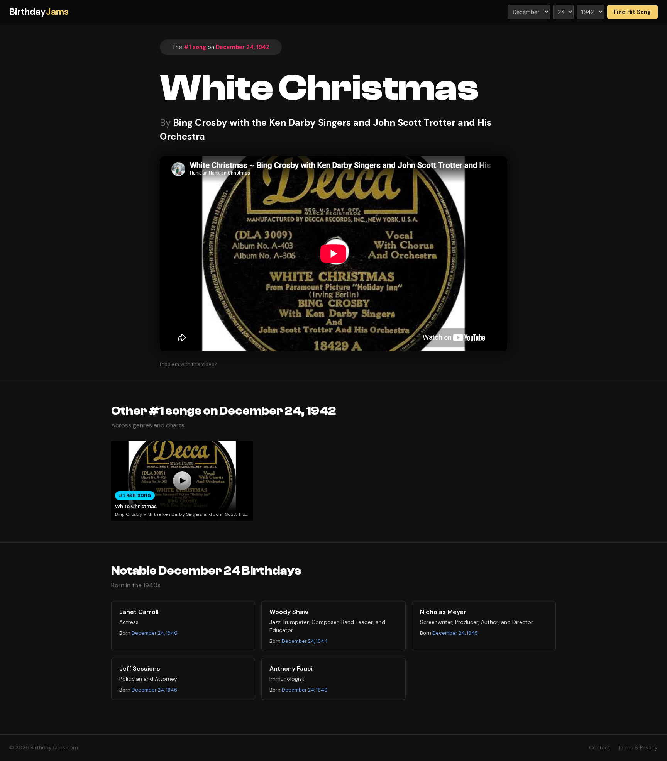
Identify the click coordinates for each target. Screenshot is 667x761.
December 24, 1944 (305, 641)
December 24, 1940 (155, 633)
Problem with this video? (188, 364)
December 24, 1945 (455, 633)
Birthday (39, 11)
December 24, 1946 (154, 689)
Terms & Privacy (638, 747)
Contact (599, 747)
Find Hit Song (632, 11)
